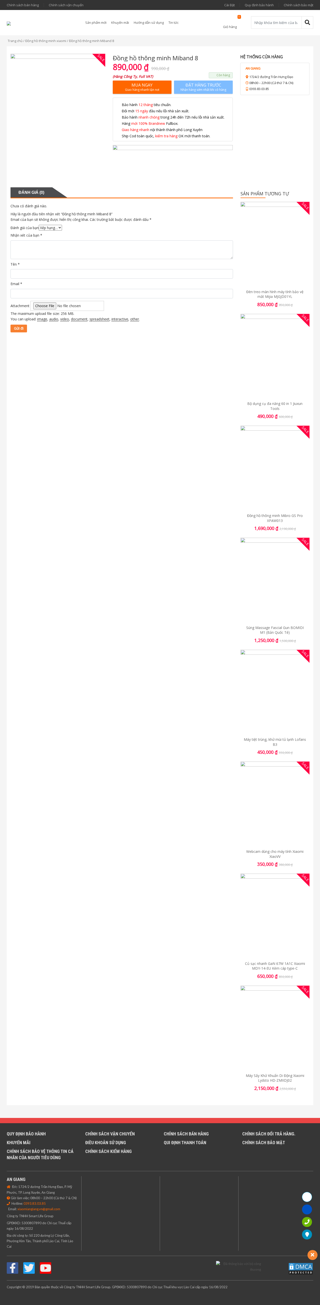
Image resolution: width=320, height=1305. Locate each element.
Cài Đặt (229, 5)
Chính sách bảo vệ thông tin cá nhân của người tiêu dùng (40, 1154)
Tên (15, 264)
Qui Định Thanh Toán (185, 1142)
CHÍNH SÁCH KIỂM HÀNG (108, 1151)
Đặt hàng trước (203, 87)
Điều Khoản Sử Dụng (105, 1142)
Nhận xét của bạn (26, 235)
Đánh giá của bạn (24, 227)
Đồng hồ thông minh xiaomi (45, 41)
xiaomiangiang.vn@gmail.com (39, 1209)
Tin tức (173, 22)
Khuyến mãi (120, 22)
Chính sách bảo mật (298, 5)
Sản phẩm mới (95, 22)
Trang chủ (15, 41)
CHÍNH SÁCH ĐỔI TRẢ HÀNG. (269, 1133)
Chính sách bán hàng (23, 5)
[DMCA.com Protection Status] (300, 1268)
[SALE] (275, 244)
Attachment (20, 305)
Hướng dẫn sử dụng (149, 22)
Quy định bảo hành (259, 5)
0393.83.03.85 (35, 1203)
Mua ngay (142, 87)
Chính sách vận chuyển (66, 5)
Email (16, 283)
